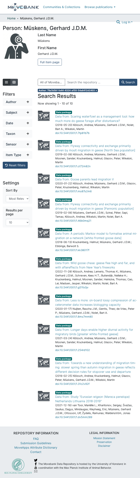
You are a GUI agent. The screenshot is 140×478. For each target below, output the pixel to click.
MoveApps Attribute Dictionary (35, 447)
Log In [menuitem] (126, 22)
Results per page (14, 212)
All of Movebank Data (52, 82)
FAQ (36, 439)
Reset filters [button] (16, 165)
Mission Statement (104, 438)
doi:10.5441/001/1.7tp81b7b (72, 132)
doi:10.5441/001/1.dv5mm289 (73, 417)
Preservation (104, 441)
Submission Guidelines (35, 443)
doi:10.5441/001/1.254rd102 (72, 350)
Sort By (12, 190)
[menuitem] (99, 7)
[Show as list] (6, 82)
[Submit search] (118, 22)
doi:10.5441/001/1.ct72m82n (72, 166)
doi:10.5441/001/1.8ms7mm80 (74, 316)
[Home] (23, 7)
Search (130, 82)
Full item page (49, 62)
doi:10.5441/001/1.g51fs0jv (71, 287)
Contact (35, 452)
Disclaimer (104, 445)
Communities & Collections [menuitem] (61, 7)
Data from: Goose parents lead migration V (84, 179)
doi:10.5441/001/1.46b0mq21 (73, 220)
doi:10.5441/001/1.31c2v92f (72, 383)
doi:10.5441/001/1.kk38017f (72, 250)
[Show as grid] (14, 82)
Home (11, 18)
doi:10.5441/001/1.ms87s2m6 (73, 191)
